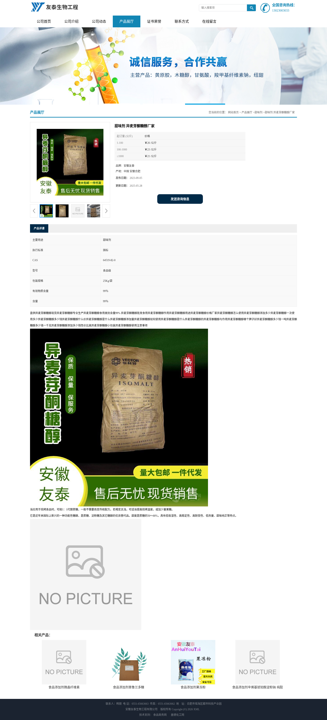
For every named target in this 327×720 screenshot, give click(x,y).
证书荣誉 (154, 21)
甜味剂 (258, 112)
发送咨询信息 (180, 199)
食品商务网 (160, 714)
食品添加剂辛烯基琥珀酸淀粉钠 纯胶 (257, 687)
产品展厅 (126, 21)
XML (197, 709)
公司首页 (44, 21)
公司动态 (99, 21)
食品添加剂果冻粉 (193, 687)
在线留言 (209, 21)
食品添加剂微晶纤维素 (64, 687)
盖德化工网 (177, 714)
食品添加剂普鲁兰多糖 (128, 687)
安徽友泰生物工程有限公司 (141, 709)
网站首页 (233, 112)
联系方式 (182, 21)
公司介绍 (71, 21)
